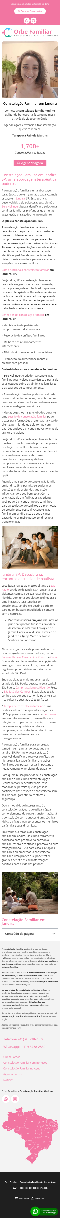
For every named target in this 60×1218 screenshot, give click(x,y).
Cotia (53, 657)
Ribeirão (44, 687)
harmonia (50, 714)
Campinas (22, 687)
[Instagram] (33, 21)
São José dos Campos (17, 691)
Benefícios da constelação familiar (23, 315)
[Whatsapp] (27, 21)
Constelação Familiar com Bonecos (25, 1062)
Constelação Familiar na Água (21, 1068)
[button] (53, 933)
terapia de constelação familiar (23, 706)
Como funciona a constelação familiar (25, 270)
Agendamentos (12, 1074)
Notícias (8, 1080)
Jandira (20, 198)
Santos (33, 687)
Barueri (6, 657)
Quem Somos (11, 1057)
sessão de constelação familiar (27, 416)
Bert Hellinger (10, 206)
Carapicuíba (29, 657)
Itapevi (16, 657)
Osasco (43, 657)
